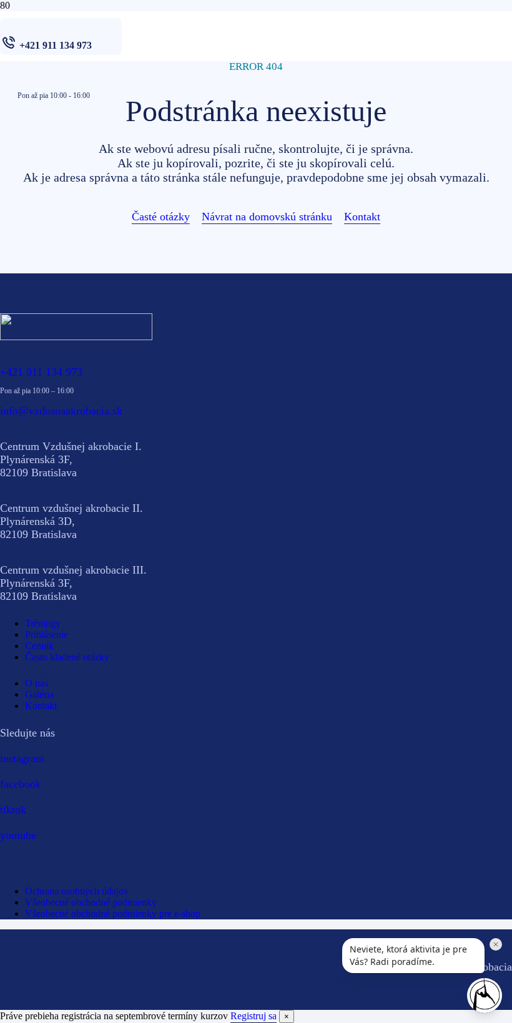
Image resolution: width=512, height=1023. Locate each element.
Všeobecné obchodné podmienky (91, 902)
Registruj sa (253, 1016)
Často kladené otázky (67, 657)
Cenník (39, 645)
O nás (36, 683)
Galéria (39, 694)
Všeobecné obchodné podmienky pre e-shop (112, 913)
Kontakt (41, 705)
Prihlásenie (46, 634)
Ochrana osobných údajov (77, 891)
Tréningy (43, 623)
